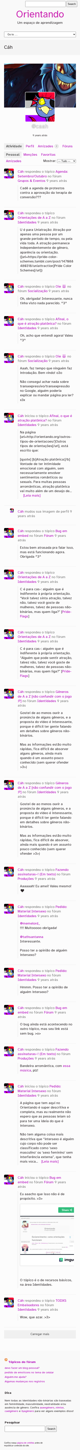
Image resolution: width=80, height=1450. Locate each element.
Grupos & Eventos (31, 181)
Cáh (21, 171)
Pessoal (13, 154)
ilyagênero (27, 1411)
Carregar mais (39, 1334)
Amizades (47, 146)
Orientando (40, 15)
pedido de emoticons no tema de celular (29, 1372)
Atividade (14, 146)
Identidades (27, 222)
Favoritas (48, 154)
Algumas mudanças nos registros (25, 1381)
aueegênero (47, 1407)
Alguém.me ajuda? (16, 1377)
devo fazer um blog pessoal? (22, 1368)
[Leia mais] (32, 495)
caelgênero (11, 1411)
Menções (30, 154)
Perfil (30, 146)
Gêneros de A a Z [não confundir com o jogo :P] (45, 696)
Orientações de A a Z (34, 218)
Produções (26, 879)
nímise (60, 1407)
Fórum (49, 536)
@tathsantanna (31, 937)
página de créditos (25, 1443)
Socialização (38, 291)
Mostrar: (49, 161)
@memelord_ (30, 923)
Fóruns (68, 146)
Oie (59, 286)
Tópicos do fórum (22, 1362)
